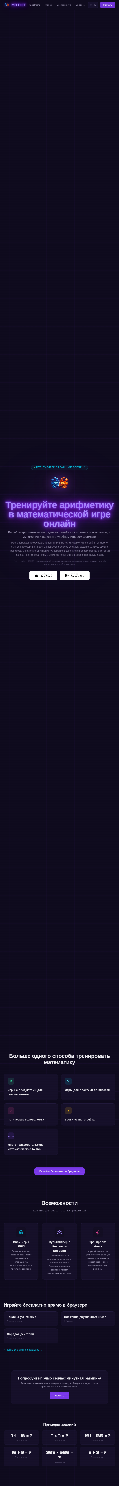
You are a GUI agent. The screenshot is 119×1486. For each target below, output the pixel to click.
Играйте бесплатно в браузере (59, 1171)
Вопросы (80, 5)
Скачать (107, 5)
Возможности (64, 5)
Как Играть (34, 5)
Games (48, 5)
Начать (59, 1395)
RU (95, 5)
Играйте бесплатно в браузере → (23, 1350)
